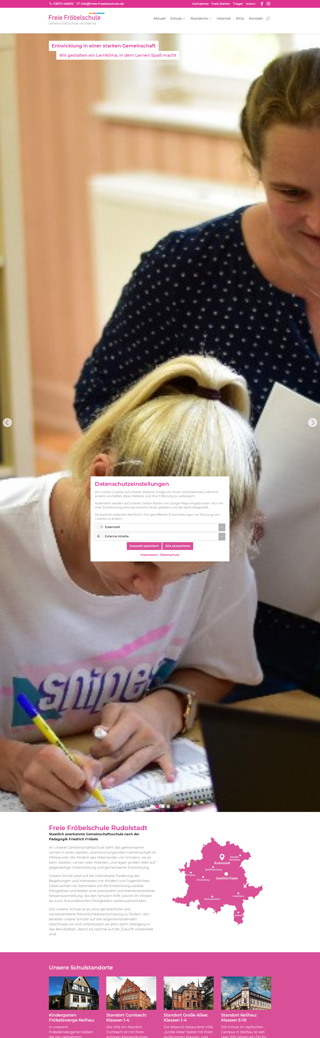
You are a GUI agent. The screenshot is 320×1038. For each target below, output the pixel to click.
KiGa (240, 18)
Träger (238, 4)
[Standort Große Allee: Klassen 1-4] (189, 993)
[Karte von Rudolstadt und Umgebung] (217, 882)
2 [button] (157, 806)
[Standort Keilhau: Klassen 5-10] (246, 993)
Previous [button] (7, 422)
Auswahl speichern (144, 546)
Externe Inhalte (117, 536)
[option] (160, 422)
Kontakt (256, 18)
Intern (250, 4)
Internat (224, 18)
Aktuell (159, 18)
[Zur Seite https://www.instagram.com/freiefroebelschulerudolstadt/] (268, 3)
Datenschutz (169, 555)
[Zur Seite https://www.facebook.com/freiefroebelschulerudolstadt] (262, 3)
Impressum (149, 555)
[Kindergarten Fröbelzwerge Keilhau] (74, 993)
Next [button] (312, 422)
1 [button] (152, 806)
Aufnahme (200, 4)
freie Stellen (220, 4)
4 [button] (168, 806)
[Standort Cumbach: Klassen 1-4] (131, 993)
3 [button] (163, 806)
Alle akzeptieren (177, 546)
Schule (176, 18)
